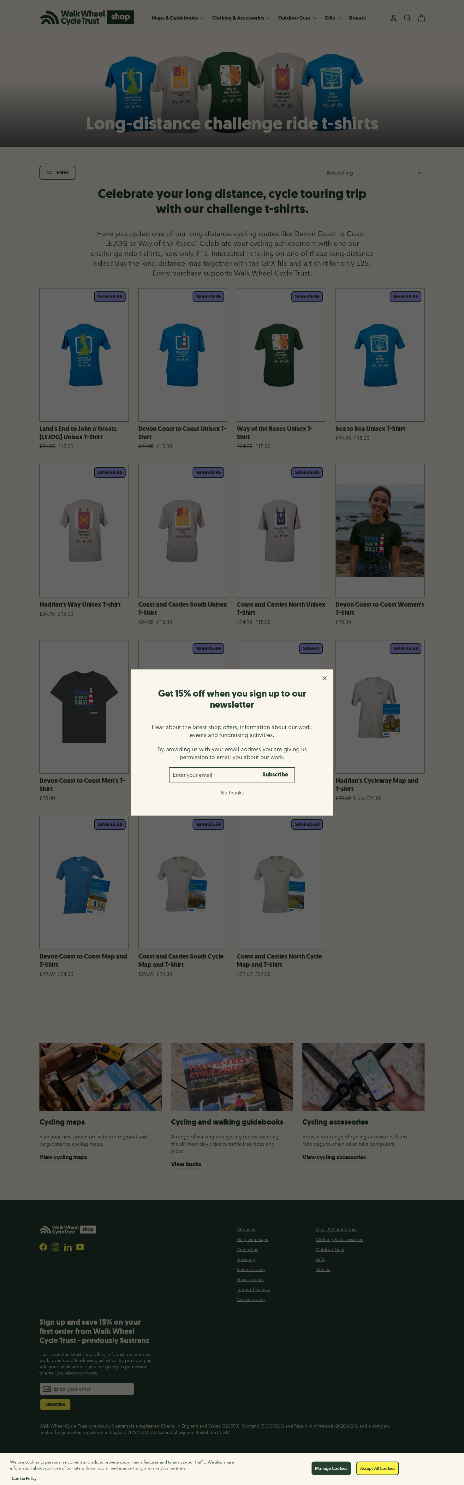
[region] (232, 1469)
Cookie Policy (24, 1478)
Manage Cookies (331, 1468)
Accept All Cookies (377, 1468)
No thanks (232, 792)
